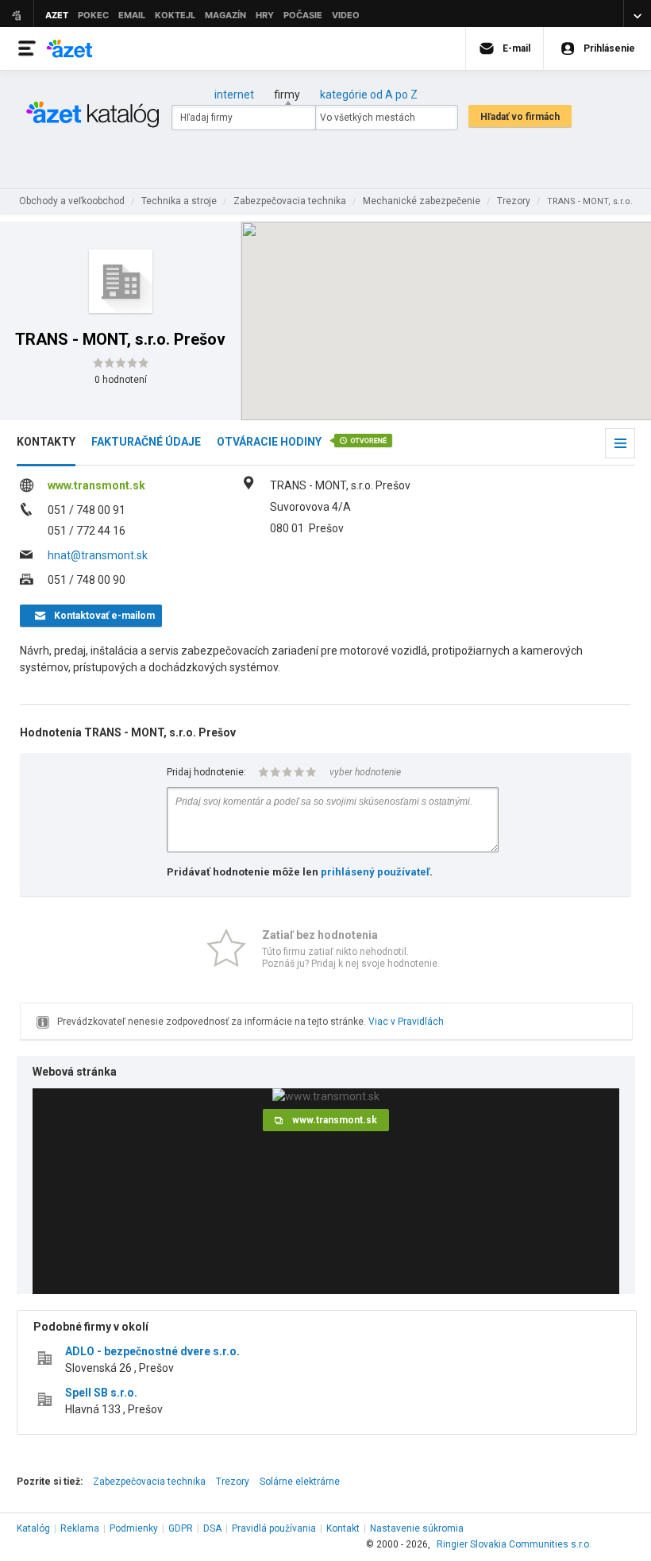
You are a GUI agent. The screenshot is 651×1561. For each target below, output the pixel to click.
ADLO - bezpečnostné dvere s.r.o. (152, 1351)
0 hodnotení (120, 379)
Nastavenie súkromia (417, 1528)
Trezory (232, 1481)
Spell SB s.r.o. (101, 1392)
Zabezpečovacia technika (149, 1481)
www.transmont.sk (96, 485)
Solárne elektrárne (300, 1481)
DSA (212, 1528)
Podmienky (134, 1528)
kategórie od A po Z (369, 94)
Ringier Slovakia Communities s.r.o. (514, 1544)
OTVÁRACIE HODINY (269, 441)
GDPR (180, 1528)
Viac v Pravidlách (406, 1021)
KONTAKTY (46, 441)
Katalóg (33, 1528)
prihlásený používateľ (375, 872)
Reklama (79, 1528)
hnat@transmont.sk (98, 555)
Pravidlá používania (274, 1528)
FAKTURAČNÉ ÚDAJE (146, 441)
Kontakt (343, 1528)
